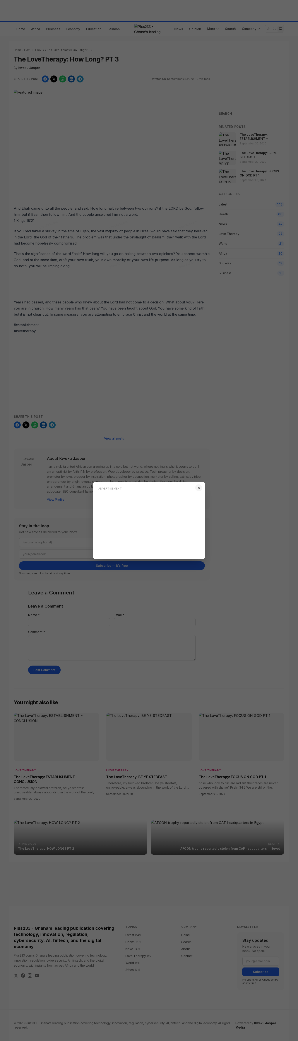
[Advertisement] (149, 523)
